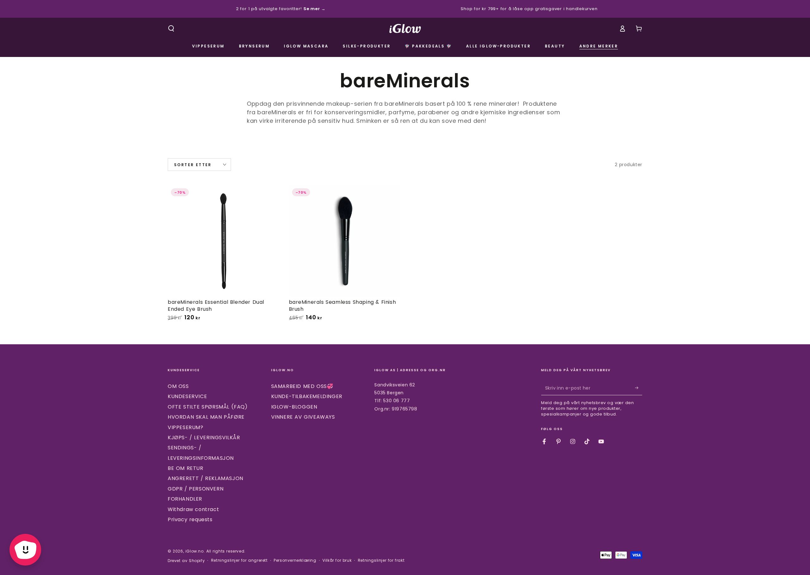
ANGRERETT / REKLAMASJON (205, 478)
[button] (171, 28)
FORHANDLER (185, 499)
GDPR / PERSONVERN (195, 488)
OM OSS (178, 386)
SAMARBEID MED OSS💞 (302, 386)
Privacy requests (190, 519)
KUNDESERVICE (187, 396)
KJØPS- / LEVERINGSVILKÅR (204, 437)
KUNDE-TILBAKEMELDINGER (306, 396)
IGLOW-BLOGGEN (294, 406)
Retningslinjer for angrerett (239, 560)
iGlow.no (194, 551)
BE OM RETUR (185, 468)
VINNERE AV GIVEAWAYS (303, 417)
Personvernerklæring (295, 560)
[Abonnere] (638, 388)
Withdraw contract (193, 509)
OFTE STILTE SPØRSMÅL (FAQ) (208, 406)
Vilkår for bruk (337, 560)
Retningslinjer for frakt (381, 560)
